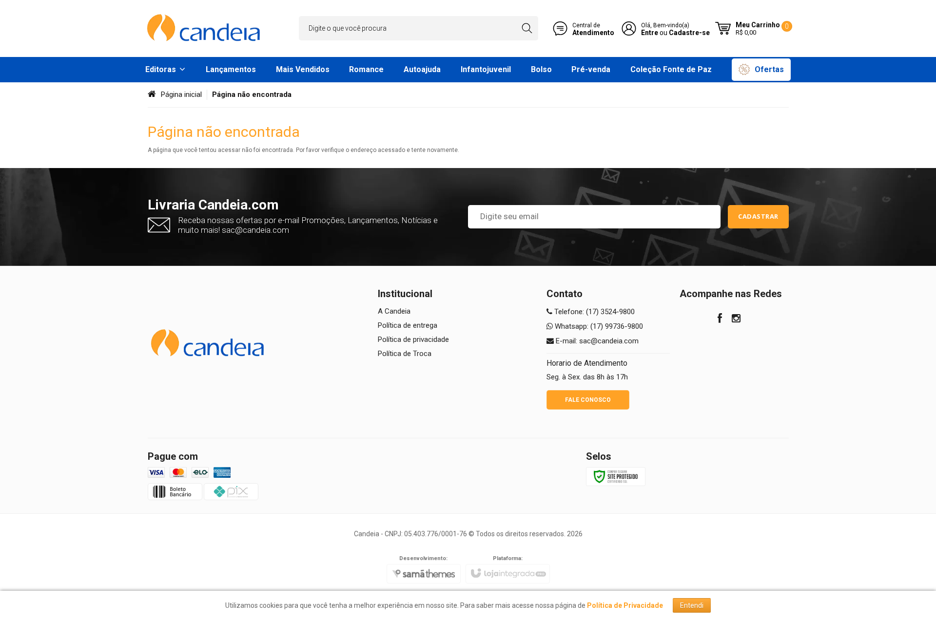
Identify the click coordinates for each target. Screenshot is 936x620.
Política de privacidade (413, 339)
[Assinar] (758, 216)
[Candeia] (205, 28)
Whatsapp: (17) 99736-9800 (598, 326)
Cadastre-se (689, 33)
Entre (649, 33)
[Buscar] (526, 28)
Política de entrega (407, 325)
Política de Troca (404, 353)
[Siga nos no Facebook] (720, 319)
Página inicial (181, 94)
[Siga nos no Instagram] (736, 319)
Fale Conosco (588, 399)
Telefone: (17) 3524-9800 (593, 311)
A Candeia (394, 311)
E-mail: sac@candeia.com (596, 341)
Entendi (691, 605)
